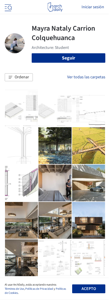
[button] (19, 77)
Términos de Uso (14, 289)
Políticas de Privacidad (39, 289)
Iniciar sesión (93, 7)
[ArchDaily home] (55, 7)
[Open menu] (8, 7)
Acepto (89, 289)
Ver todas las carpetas (86, 77)
